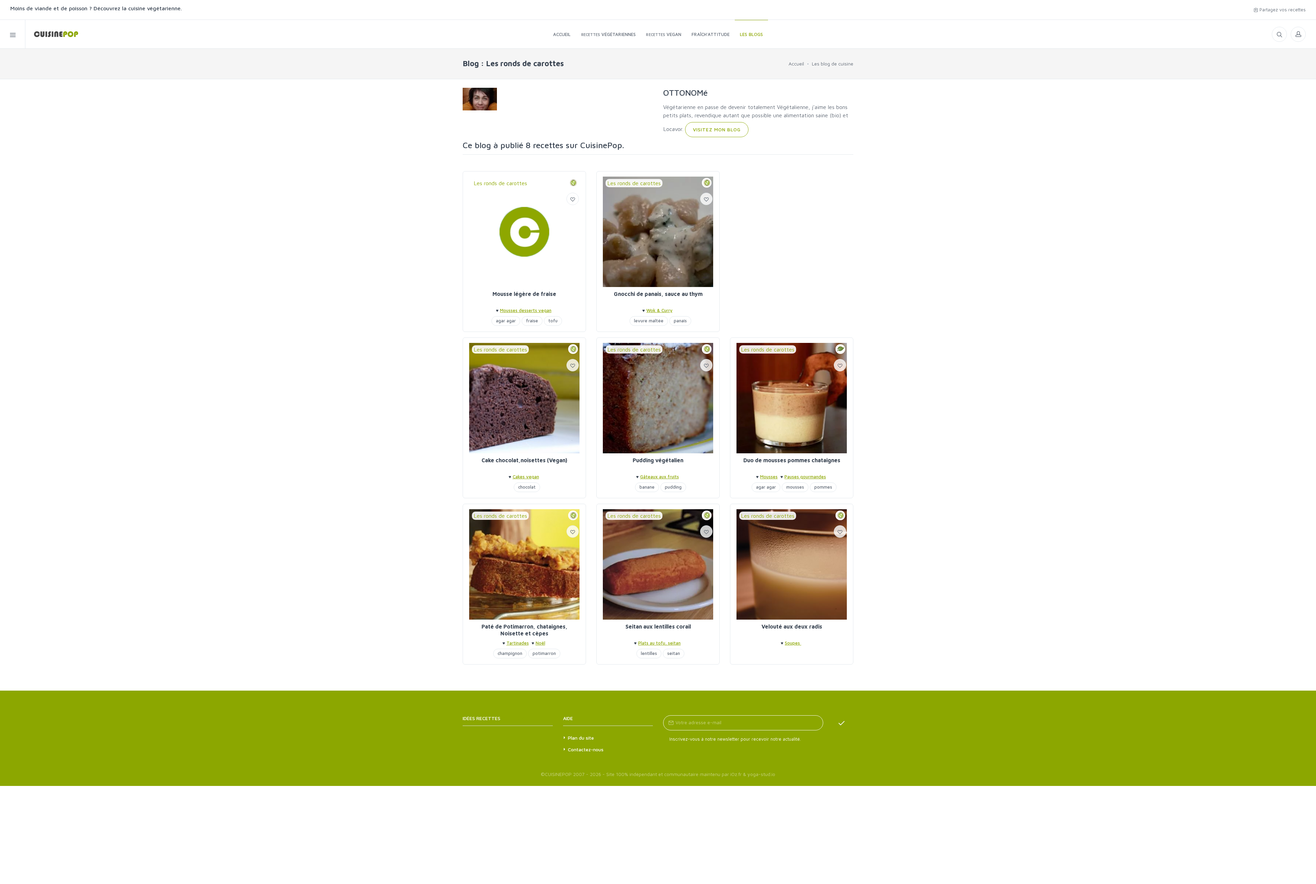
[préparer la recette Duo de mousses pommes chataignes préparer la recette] (791, 398)
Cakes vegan (526, 476)
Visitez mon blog (717, 129)
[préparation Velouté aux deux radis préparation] (791, 564)
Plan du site (581, 738)
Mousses (769, 476)
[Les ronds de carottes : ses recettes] (51, 34)
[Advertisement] (791, 219)
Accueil (796, 64)
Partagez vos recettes (1282, 9)
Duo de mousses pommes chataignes (791, 460)
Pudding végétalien (658, 460)
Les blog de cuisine (832, 64)
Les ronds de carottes (500, 183)
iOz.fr (736, 774)
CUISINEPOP (558, 774)
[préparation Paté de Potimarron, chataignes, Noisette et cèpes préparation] (524, 564)
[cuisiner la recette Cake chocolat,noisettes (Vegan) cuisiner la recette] (524, 398)
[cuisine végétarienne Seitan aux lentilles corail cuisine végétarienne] (658, 564)
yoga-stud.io (761, 774)
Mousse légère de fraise (524, 294)
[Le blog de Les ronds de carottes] (480, 98)
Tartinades (518, 643)
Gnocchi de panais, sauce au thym (658, 294)
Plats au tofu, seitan (659, 643)
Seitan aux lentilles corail (658, 626)
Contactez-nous (586, 749)
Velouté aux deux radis (791, 626)
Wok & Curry (659, 310)
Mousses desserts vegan (525, 310)
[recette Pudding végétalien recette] (658, 398)
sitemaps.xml (518, 718)
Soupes (793, 643)
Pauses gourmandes (805, 476)
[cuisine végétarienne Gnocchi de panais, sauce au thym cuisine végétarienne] (658, 232)
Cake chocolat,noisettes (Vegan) (524, 460)
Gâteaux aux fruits (659, 476)
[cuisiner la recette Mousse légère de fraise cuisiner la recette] (524, 232)
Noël (540, 643)
